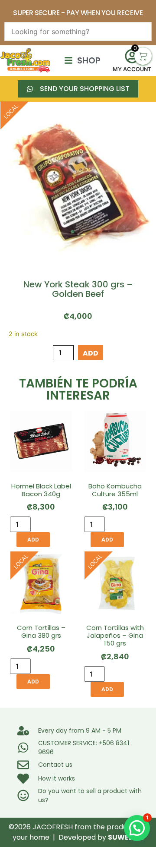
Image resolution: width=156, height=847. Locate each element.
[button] (137, 828)
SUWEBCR (126, 837)
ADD (90, 353)
